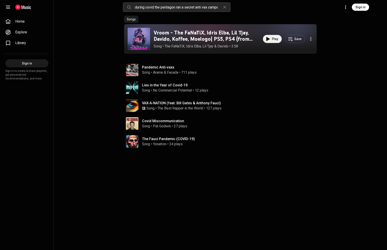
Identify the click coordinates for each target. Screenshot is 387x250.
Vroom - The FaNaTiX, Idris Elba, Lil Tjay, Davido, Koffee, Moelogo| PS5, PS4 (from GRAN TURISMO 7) (201, 39)
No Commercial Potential (172, 90)
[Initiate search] (129, 7)
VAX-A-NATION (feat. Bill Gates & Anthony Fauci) (181, 103)
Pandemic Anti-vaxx (158, 67)
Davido (222, 46)
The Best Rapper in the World (180, 108)
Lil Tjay (207, 46)
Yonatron (159, 144)
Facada (172, 72)
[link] (27, 21)
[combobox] (182, 7)
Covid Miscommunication (163, 121)
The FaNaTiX (175, 46)
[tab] (131, 19)
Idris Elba (193, 46)
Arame (158, 72)
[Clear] (224, 7)
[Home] (23, 7)
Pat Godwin (162, 126)
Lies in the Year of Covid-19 (164, 85)
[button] (139, 39)
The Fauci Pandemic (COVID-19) (168, 139)
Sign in (360, 7)
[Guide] (8, 7)
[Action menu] (311, 39)
